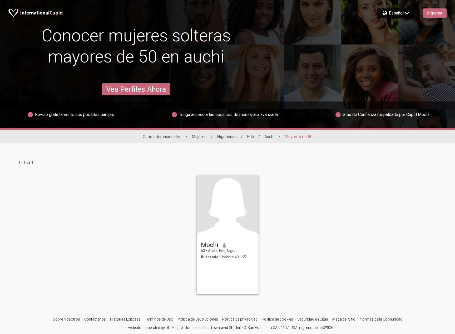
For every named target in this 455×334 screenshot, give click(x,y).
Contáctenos (95, 319)
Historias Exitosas (125, 319)
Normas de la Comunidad (381, 319)
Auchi (269, 136)
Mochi (209, 245)
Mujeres (199, 136)
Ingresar (434, 13)
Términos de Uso (159, 319)
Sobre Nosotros (66, 319)
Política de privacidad (240, 319)
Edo (250, 136)
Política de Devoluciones (197, 319)
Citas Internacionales (162, 136)
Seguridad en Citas (312, 319)
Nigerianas (227, 136)
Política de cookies (277, 319)
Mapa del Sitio (343, 319)
